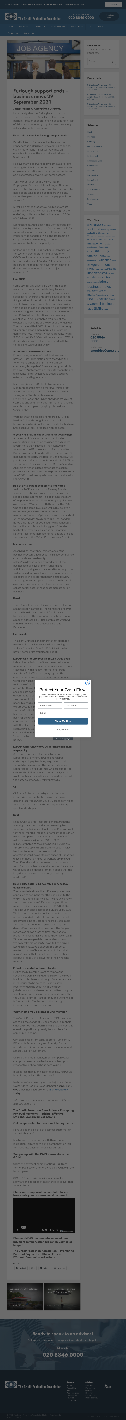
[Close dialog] (87, 683)
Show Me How (63, 721)
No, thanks (63, 729)
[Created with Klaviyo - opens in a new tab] (63, 738)
